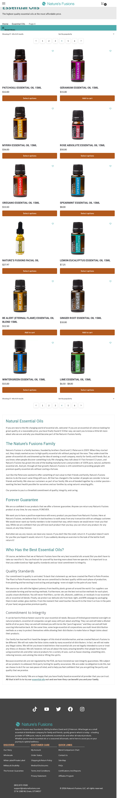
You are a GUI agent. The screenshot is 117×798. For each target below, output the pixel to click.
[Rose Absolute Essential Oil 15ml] (87, 123)
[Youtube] (47, 709)
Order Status (36, 755)
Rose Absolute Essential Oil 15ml (82, 145)
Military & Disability (11, 765)
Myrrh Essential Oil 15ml (19, 145)
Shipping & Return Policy (41, 760)
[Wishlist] (53, 51)
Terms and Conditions (40, 770)
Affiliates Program (66, 776)
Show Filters (10, 30)
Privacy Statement (38, 776)
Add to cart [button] (87, 98)
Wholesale (8, 755)
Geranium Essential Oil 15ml (79, 87)
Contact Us (63, 755)
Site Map (62, 760)
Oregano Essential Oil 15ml (21, 202)
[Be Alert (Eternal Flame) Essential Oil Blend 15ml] (29, 296)
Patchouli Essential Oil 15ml (22, 87)
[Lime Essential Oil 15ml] (87, 357)
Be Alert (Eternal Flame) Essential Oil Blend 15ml (28, 319)
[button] (108, 4)
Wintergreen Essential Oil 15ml (23, 379)
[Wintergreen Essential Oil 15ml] (29, 357)
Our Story (8, 750)
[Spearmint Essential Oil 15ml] (87, 181)
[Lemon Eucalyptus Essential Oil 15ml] (87, 238)
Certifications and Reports (69, 770)
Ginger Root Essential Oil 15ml (81, 317)
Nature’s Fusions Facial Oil (20, 260)
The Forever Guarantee (14, 770)
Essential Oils (18, 23)
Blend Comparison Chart (68, 750)
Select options (29, 98)
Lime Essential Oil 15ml (75, 379)
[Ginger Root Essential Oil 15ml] (87, 296)
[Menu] (6, 3)
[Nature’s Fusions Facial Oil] (29, 238)
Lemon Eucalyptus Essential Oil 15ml (85, 260)
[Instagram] (82, 709)
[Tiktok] (35, 709)
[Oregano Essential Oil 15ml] (29, 181)
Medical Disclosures (39, 765)
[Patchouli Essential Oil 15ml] (29, 65)
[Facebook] (70, 709)
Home (5, 23)
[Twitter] (58, 709)
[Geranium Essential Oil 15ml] (87, 65)
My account (36, 750)
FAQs (60, 765)
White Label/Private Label (14, 760)
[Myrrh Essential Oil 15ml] (29, 123)
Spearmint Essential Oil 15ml (80, 202)
